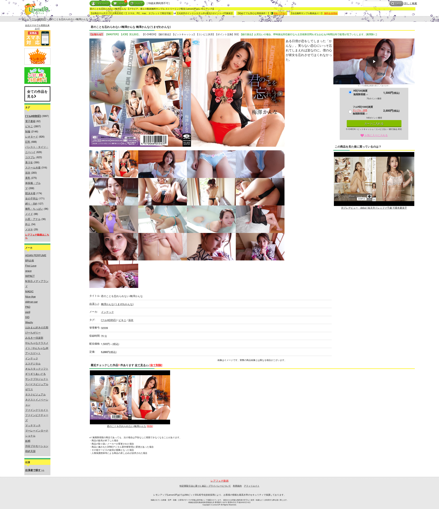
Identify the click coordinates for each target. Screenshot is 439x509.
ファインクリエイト (36, 410)
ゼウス (29, 389)
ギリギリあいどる (35, 374)
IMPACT (30, 276)
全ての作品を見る (37, 94)
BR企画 (29, 260)
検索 (399, 3)
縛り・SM (31, 203)
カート (122, 3)
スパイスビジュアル (36, 384)
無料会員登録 (330, 13)
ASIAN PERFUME (35, 255)
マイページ (103, 3)
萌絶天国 (30, 451)
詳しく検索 (410, 3)
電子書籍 (30, 121)
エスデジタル (33, 363)
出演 (94, 303)
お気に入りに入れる (376, 135)
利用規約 (237, 485)
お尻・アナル (33, 219)
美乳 (27, 178)
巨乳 (27, 141)
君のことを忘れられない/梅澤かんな (126, 426)
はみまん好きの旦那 (36, 327)
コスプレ (30, 157)
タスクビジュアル (35, 394)
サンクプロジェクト (36, 379)
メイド (29, 214)
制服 (27, 131)
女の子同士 (31, 198)
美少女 (29, 162)
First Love (30, 265)
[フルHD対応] (39, 19)
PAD (27, 307)
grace (28, 270)
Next (280, 93)
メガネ (29, 229)
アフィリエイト (251, 485)
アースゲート (33, 353)
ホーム (25, 19)
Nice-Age (30, 296)
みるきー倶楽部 (34, 337)
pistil (27, 312)
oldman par (31, 301)
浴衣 (27, 172)
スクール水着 (33, 167)
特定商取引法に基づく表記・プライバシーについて (205, 485)
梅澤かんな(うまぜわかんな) (117, 304)
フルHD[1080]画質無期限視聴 (363, 110)
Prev (94, 93)
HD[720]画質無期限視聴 (360, 92)
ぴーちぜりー (33, 332)
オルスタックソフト (36, 368)
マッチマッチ (33, 425)
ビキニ (29, 126)
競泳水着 (30, 193)
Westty (29, 322)
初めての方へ (280, 13)
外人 (27, 224)
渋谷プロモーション (36, 446)
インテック (31, 358)
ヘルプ (139, 3)
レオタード (31, 136)
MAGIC (29, 291)
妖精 (27, 441)
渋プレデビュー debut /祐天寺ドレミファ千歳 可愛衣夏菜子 (374, 207)
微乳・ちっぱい (34, 208)
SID (27, 317)
